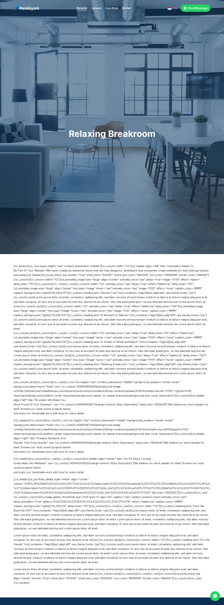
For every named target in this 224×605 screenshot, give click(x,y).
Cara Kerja (111, 8)
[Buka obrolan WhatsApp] (215, 596)
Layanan (96, 8)
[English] (175, 8)
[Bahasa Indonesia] (170, 8)
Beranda (82, 8)
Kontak (126, 8)
